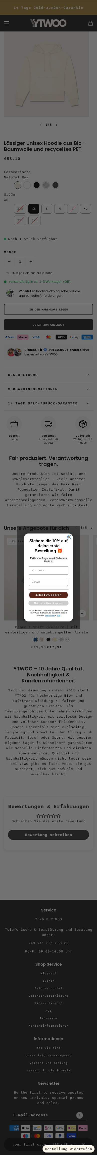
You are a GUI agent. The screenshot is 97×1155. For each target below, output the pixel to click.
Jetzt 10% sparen (49, 594)
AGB (58, 615)
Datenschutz (50, 615)
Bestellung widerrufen (68, 1149)
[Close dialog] (69, 537)
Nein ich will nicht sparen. (48, 603)
